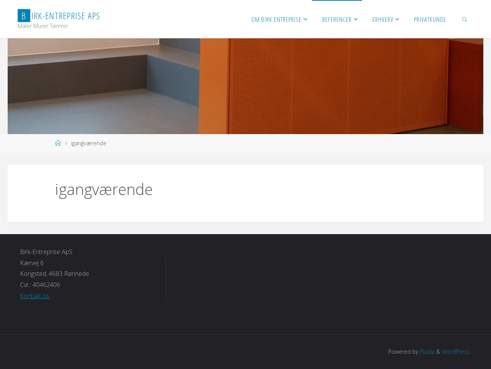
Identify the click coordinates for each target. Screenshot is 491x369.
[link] (464, 19)
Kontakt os (34, 296)
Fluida (427, 351)
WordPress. (456, 351)
